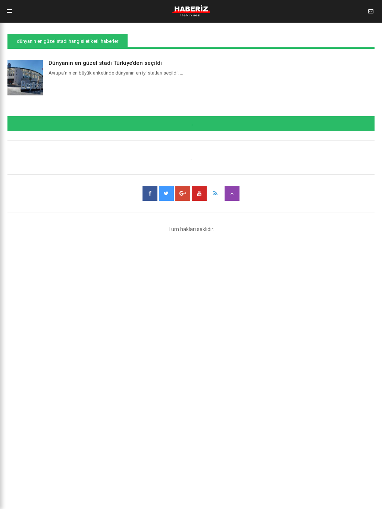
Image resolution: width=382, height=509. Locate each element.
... (191, 123)
